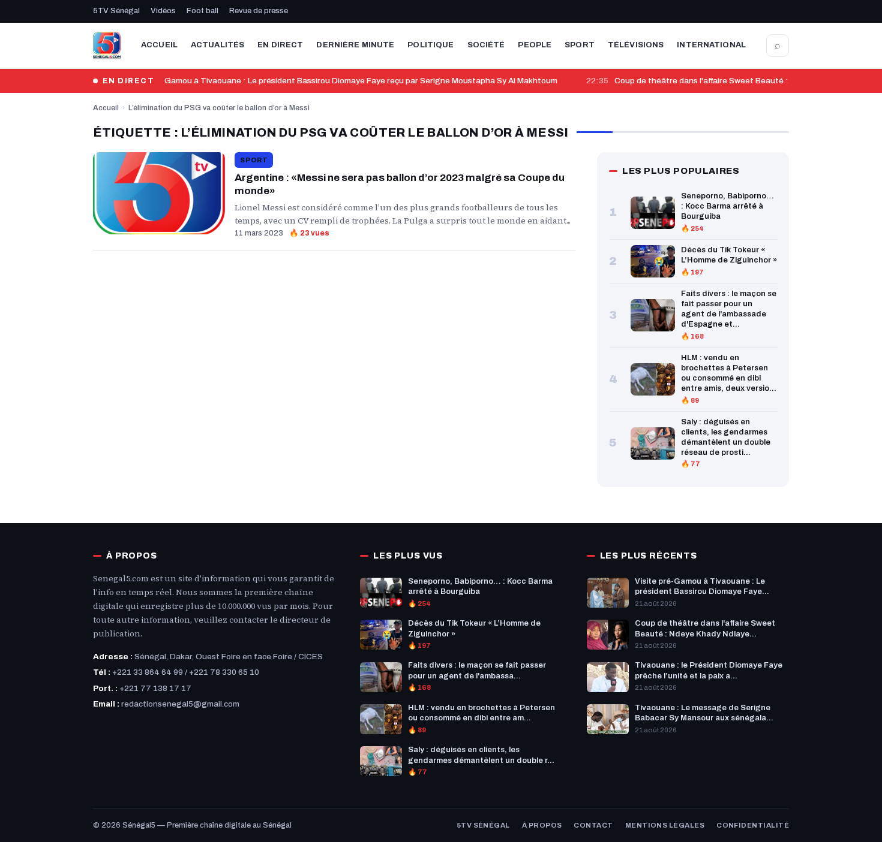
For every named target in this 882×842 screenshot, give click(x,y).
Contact (593, 825)
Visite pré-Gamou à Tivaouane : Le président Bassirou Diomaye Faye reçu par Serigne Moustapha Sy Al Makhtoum (340, 80)
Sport (580, 45)
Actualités (217, 45)
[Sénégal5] (107, 45)
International (711, 45)
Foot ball (202, 11)
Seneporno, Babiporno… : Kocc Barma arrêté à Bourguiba (727, 206)
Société (486, 45)
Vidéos (163, 11)
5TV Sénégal (116, 11)
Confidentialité (752, 825)
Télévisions (636, 45)
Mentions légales (664, 825)
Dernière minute (355, 45)
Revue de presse (258, 11)
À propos (542, 825)
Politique (430, 45)
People (534, 45)
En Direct (280, 45)
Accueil (159, 45)
